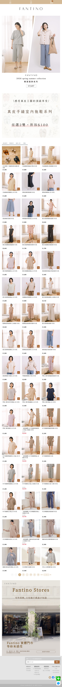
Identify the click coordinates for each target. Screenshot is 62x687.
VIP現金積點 (37, 674)
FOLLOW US (56, 666)
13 (31, 574)
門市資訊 (28, 670)
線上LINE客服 (46, 670)
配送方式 (37, 672)
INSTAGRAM (56, 670)
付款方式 (37, 670)
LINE (56, 668)
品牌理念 (28, 668)
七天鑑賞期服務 (37, 668)
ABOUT (28, 666)
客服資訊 (46, 666)
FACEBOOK (56, 672)
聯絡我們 (46, 668)
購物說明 (36, 666)
